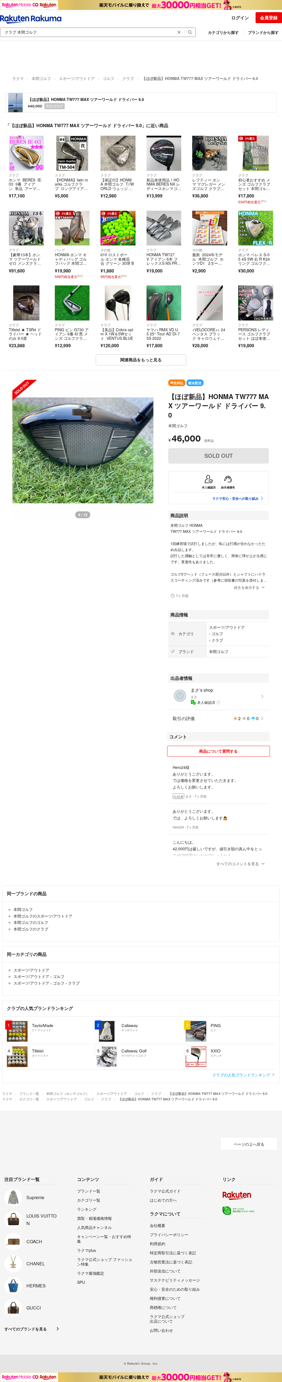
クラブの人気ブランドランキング (241, 1075)
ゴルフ (108, 78)
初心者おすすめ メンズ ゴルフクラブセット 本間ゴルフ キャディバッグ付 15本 (254, 188)
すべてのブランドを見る (25, 1329)
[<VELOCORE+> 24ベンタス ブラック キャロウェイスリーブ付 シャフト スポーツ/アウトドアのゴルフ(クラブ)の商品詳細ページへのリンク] (209, 302)
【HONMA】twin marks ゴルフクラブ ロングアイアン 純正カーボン (71, 186)
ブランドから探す (263, 32)
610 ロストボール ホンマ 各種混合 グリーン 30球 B (117, 259)
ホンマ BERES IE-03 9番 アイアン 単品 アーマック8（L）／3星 (25, 186)
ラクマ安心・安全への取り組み (235, 498)
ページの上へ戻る (249, 1144)
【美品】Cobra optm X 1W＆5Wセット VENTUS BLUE (117, 334)
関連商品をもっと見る (141, 360)
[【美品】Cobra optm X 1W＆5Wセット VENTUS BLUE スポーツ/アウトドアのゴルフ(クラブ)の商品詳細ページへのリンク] (118, 302)
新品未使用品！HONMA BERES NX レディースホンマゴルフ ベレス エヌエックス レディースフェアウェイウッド (164, 190)
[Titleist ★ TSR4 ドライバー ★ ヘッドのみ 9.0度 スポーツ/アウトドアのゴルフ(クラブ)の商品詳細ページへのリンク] (26, 302)
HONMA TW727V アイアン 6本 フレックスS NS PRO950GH (163, 261)
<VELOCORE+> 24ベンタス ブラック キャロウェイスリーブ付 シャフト (208, 336)
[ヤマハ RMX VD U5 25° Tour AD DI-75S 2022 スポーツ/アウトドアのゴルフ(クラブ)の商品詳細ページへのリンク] (164, 302)
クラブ (128, 78)
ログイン (240, 17)
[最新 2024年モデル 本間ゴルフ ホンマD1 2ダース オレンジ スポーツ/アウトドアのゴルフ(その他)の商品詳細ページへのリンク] (209, 228)
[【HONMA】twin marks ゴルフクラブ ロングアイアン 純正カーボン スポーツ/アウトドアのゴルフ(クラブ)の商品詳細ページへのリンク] (72, 153)
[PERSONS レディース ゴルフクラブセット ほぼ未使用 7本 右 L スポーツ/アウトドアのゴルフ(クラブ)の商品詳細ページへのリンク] (255, 302)
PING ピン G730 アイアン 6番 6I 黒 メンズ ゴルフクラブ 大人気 (72, 336)
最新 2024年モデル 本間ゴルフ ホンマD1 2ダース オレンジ (208, 261)
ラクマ (18, 78)
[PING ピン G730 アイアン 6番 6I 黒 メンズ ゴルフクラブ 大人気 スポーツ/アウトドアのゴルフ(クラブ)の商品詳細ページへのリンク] (72, 302)
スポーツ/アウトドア (77, 78)
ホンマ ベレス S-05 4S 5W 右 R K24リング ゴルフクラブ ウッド (254, 261)
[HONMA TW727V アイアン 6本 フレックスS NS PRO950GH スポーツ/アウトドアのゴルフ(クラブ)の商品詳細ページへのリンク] (164, 228)
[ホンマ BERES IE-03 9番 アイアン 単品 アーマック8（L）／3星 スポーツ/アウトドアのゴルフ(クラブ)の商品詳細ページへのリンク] (26, 153)
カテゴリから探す (223, 32)
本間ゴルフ (41, 78)
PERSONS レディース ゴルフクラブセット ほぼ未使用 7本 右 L (254, 336)
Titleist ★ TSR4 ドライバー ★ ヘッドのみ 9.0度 (25, 334)
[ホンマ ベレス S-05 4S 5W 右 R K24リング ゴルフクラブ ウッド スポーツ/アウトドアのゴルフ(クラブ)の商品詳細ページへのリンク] (255, 228)
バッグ (60, 249)
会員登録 (269, 17)
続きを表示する (246, 587)
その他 (105, 249)
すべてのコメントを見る (237, 863)
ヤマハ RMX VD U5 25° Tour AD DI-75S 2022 (163, 334)
